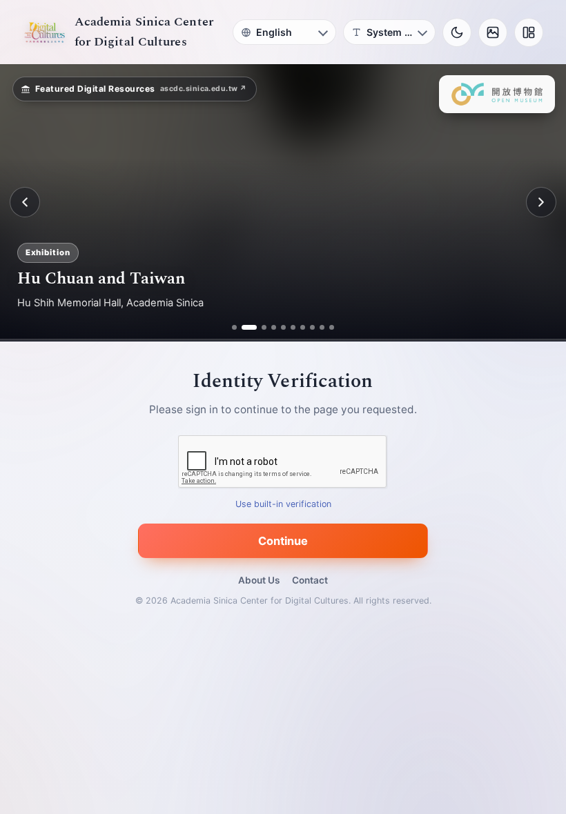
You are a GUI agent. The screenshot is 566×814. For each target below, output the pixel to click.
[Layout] (528, 32)
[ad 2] (244, 327)
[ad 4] (273, 327)
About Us (259, 580)
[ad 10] (331, 327)
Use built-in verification (283, 504)
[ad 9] (322, 327)
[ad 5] (283, 327)
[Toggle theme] (456, 32)
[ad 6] (293, 327)
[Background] (492, 32)
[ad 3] (258, 327)
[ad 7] (302, 327)
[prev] (25, 202)
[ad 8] (312, 327)
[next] (541, 202)
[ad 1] (234, 327)
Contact (310, 580)
